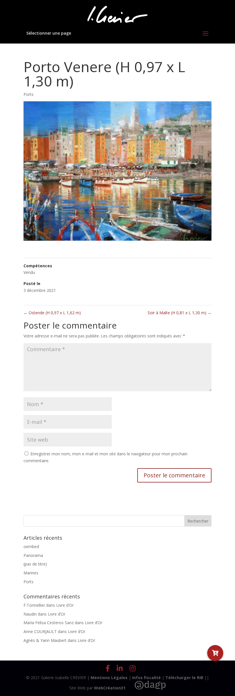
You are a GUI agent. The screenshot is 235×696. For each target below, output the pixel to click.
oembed (31, 546)
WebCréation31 (110, 688)
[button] (215, 653)
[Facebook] (107, 668)
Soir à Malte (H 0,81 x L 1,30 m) (179, 312)
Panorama (33, 555)
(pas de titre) (35, 564)
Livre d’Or (65, 605)
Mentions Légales (109, 677)
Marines (30, 573)
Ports (28, 94)
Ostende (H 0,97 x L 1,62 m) (52, 312)
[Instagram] (133, 668)
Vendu (29, 272)
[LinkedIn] (120, 668)
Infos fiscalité (146, 677)
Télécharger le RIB (184, 677)
